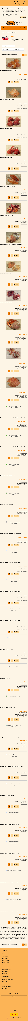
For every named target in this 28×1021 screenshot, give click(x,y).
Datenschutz (6, 962)
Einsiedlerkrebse (7, 981)
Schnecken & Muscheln (8, 979)
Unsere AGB (6, 960)
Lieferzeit (5, 958)
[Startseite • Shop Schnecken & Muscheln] (14, 23)
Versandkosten (24, 105)
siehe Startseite (24, 79)
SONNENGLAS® (7, 986)
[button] (25, 2)
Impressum (5, 971)
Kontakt (5, 973)
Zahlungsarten (6, 956)
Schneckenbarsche (7, 984)
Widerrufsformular (7, 967)
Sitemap (5, 988)
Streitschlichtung (7, 969)
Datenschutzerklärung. (7, 15)
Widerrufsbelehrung (7, 964)
